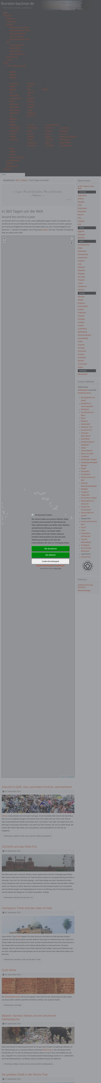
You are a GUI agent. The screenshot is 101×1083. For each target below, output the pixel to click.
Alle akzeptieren (50, 549)
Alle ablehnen (50, 555)
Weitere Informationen (45, 566)
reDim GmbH (57, 568)
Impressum (60, 566)
